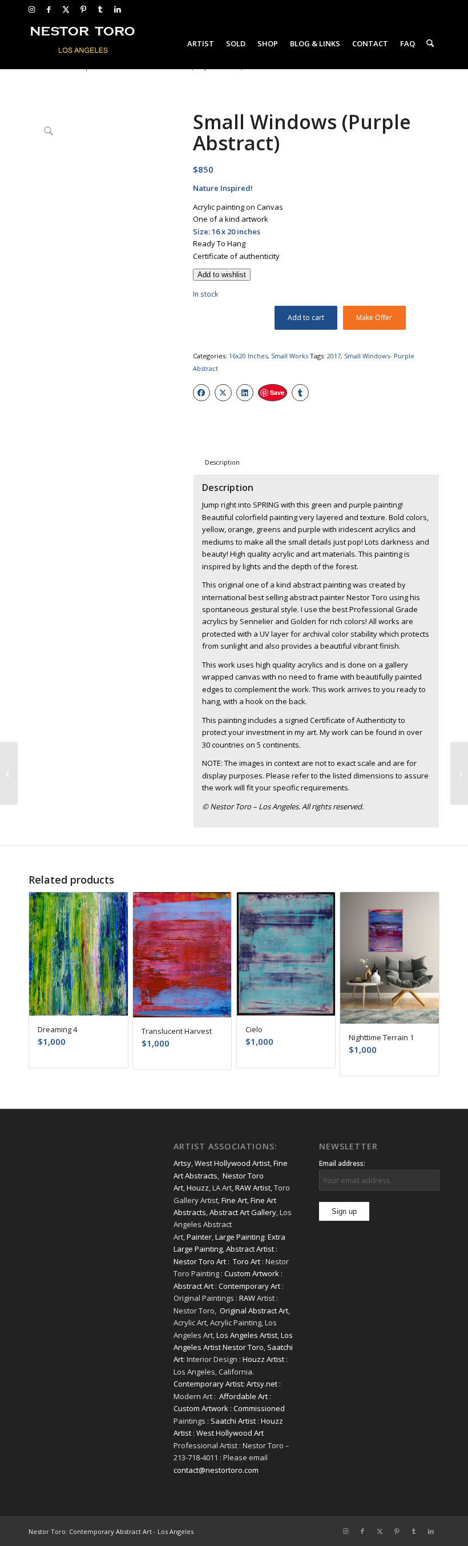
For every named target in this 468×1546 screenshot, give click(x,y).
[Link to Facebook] (49, 9)
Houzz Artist (263, 1359)
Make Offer (374, 317)
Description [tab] (222, 462)
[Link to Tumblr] (100, 9)
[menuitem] (200, 43)
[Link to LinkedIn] (117, 9)
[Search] (430, 43)
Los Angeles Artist (246, 1335)
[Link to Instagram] (31, 9)
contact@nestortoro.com (216, 1470)
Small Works (289, 355)
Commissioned (259, 1408)
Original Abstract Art (254, 1310)
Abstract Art (193, 1286)
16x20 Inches (248, 355)
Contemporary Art (249, 1286)
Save (277, 392)
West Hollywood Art (230, 1433)
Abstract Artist (250, 1249)
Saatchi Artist (233, 1421)
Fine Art (234, 1200)
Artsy (182, 1163)
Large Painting (239, 1237)
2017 (334, 355)
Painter (199, 1237)
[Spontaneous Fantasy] (459, 773)
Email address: (342, 1163)
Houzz (198, 1188)
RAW (247, 1298)
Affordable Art (243, 1396)
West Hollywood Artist (232, 1163)
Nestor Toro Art (200, 1261)
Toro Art (246, 1261)
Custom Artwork (251, 1273)
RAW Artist (253, 1188)
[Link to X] (66, 9)
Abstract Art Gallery (242, 1212)
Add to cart (306, 317)
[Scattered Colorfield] (9, 773)
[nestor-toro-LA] (83, 43)
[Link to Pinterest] (83, 9)
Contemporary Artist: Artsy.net (225, 1384)
